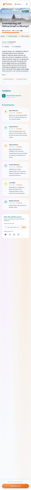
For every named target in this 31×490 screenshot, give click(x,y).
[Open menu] (27, 4)
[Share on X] (10, 234)
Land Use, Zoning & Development (11, 11)
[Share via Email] (18, 234)
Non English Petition (21, 79)
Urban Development (8, 79)
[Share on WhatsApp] (14, 234)
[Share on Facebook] (5, 234)
